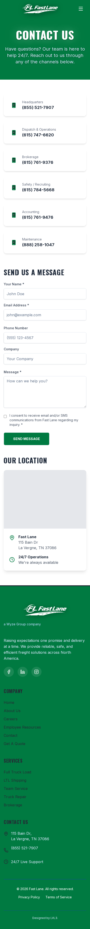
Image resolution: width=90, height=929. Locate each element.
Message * (12, 372)
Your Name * (14, 284)
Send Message (26, 439)
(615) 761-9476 (37, 217)
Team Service (16, 788)
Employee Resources (22, 727)
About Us (12, 710)
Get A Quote (14, 743)
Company (11, 349)
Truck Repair (15, 796)
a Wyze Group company (22, 624)
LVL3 (54, 918)
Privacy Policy (29, 897)
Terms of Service (58, 897)
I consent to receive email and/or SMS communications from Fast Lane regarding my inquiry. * (43, 420)
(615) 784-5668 (38, 189)
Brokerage (13, 805)
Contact (10, 735)
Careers (11, 719)
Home (9, 702)
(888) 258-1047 (38, 244)
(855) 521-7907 (38, 107)
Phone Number (16, 328)
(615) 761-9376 (37, 162)
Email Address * (16, 305)
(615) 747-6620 (38, 134)
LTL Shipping (15, 780)
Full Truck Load (17, 772)
